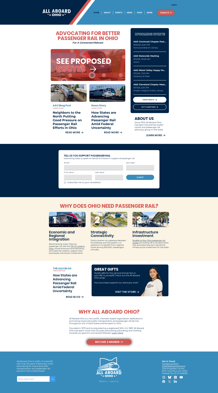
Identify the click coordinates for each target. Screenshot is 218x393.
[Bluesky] (169, 377)
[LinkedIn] (175, 381)
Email (67, 163)
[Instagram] (164, 377)
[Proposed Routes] (93, 69)
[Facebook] (164, 381)
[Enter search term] (52, 379)
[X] (169, 381)
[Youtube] (181, 377)
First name (69, 172)
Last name (99, 172)
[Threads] (175, 377)
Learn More (117, 333)
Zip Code (130, 163)
